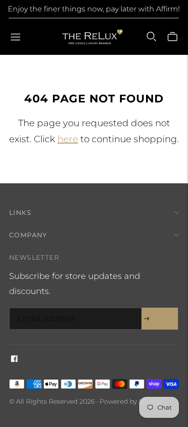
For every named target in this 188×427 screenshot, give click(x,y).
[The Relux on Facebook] (14, 359)
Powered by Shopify (130, 401)
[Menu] (15, 37)
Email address (43, 309)
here (67, 138)
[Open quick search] (151, 37)
